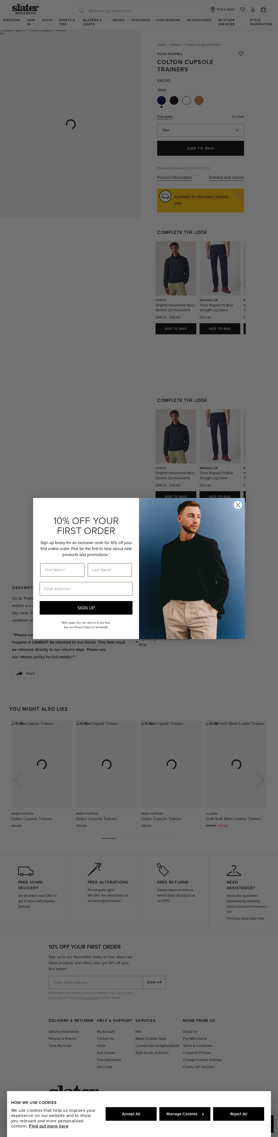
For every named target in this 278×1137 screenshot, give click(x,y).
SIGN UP (86, 608)
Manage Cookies (181, 1113)
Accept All (131, 1113)
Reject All (238, 1113)
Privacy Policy (82, 627)
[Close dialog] (238, 505)
